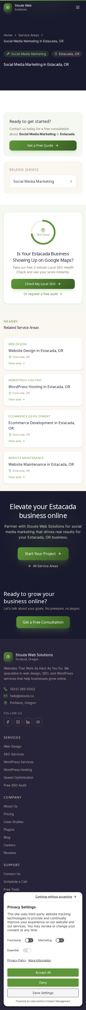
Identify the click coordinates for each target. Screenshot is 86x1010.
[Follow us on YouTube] (38, 722)
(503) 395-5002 (22, 689)
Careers (9, 845)
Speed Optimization (18, 777)
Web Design (13, 746)
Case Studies (13, 822)
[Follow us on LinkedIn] (28, 722)
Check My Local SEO (40, 284)
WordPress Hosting (18, 770)
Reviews (10, 853)
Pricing (9, 814)
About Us (10, 806)
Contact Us (12, 874)
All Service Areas (45, 566)
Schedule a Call (15, 881)
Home (8, 35)
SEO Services (14, 754)
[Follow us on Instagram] (18, 722)
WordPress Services (18, 762)
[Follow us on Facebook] (8, 722)
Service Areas (28, 35)
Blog (7, 837)
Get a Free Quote (40, 145)
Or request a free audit (41, 294)
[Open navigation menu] (77, 7)
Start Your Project (40, 553)
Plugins (9, 829)
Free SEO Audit (15, 785)
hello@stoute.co (22, 696)
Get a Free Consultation (43, 622)
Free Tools (11, 889)
